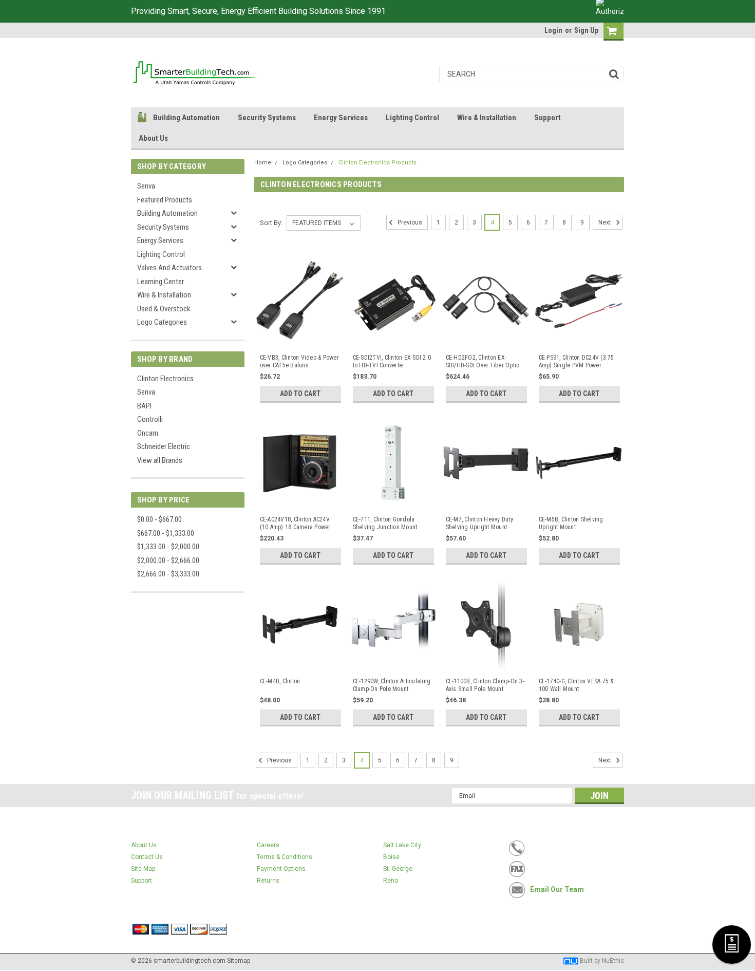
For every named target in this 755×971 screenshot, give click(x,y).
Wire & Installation (486, 117)
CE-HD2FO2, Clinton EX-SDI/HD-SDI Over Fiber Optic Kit (483, 361)
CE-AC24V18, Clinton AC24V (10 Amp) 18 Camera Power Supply (295, 523)
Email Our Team (557, 889)
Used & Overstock (164, 308)
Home (262, 162)
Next (605, 222)
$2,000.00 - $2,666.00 (168, 560)
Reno (390, 880)
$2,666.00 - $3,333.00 (168, 573)
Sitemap (238, 960)
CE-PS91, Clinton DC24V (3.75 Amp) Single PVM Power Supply (576, 361)
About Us (153, 138)
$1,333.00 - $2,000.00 (168, 546)
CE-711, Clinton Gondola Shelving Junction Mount (385, 523)
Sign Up (586, 30)
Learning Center (160, 281)
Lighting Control (412, 117)
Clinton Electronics (165, 378)
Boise (391, 857)
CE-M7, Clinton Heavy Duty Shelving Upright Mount (479, 523)
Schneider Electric (163, 446)
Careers (268, 845)
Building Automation (186, 117)
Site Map (143, 868)
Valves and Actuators (169, 267)
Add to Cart (300, 393)
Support (547, 117)
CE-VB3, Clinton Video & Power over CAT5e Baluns (299, 361)
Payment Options (281, 868)
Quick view (300, 338)
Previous (409, 222)
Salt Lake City (402, 845)
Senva (146, 186)
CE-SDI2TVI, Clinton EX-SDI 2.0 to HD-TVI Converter (392, 361)
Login (553, 30)
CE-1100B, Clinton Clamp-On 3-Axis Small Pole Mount (485, 685)
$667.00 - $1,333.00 (165, 533)
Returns (268, 880)
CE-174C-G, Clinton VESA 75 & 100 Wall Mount (576, 685)
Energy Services (341, 117)
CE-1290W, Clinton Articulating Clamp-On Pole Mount (392, 685)
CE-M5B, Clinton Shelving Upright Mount (571, 523)
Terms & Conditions (284, 857)
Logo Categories (162, 322)
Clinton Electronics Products (377, 162)
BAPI (144, 405)
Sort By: (271, 223)
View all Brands (159, 460)
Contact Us (147, 857)
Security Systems (267, 117)
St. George (397, 868)
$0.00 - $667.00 (159, 519)
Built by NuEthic (602, 960)
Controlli (150, 419)
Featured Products (164, 199)
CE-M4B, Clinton (280, 681)
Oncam (147, 433)
